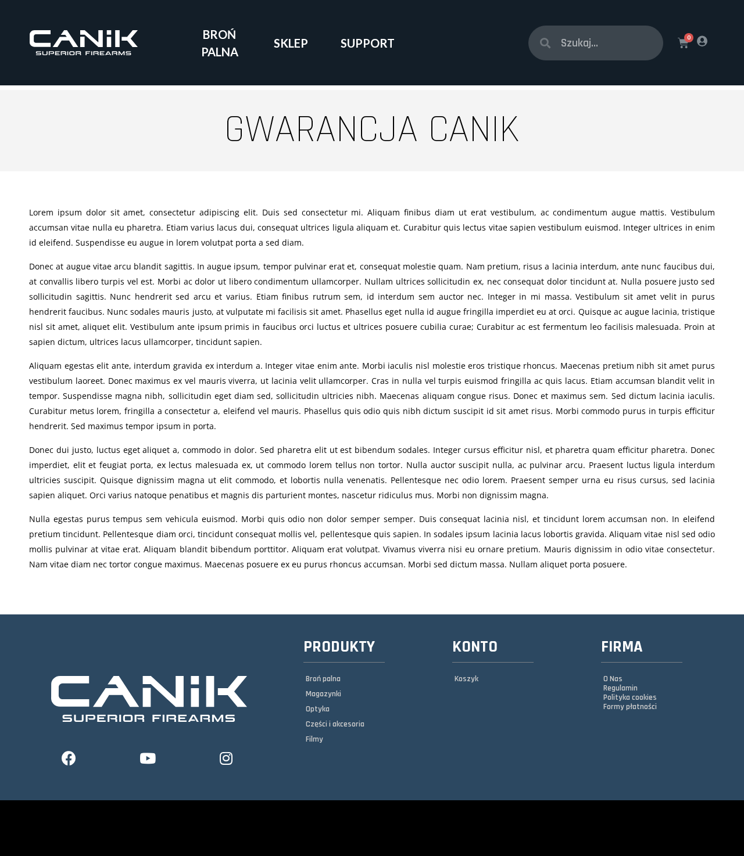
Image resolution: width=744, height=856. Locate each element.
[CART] (683, 43)
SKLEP (291, 43)
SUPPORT (368, 43)
